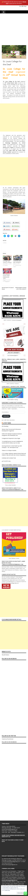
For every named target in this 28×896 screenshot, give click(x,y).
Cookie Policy (7, 890)
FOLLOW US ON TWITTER (9, 736)
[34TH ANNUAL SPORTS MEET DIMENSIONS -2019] (7, 271)
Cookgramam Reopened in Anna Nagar (11, 438)
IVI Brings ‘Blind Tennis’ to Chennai (7, 261)
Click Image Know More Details (11, 619)
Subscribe (6, 416)
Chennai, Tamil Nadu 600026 (8, 826)
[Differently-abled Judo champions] (17, 257)
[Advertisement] (14, 30)
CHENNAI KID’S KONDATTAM (9, 458)
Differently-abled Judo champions (17, 261)
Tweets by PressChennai (7, 739)
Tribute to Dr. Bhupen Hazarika (9, 450)
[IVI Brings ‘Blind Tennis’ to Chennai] (7, 257)
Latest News (7, 423)
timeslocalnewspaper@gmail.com (9, 829)
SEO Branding (5, 426)
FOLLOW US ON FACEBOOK (9, 658)
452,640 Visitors (5, 655)
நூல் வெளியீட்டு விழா (6, 461)
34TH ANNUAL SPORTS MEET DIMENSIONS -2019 (6, 276)
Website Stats (6, 651)
